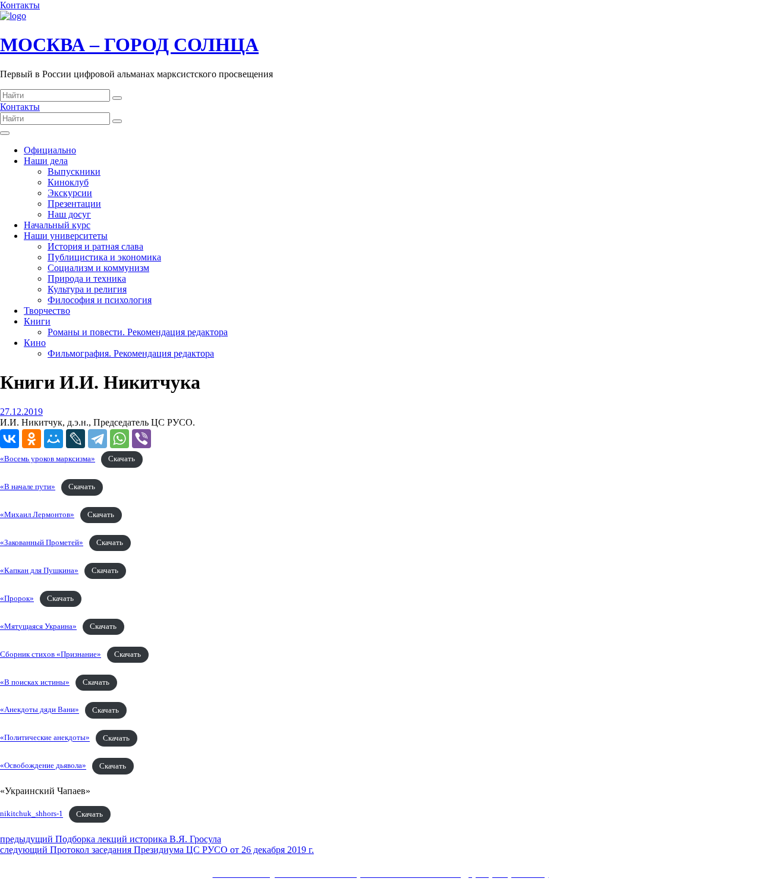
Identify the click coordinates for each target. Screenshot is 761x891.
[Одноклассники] (31, 438)
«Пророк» (17, 598)
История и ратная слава (95, 246)
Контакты (20, 5)
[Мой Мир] (53, 438)
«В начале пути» (27, 487)
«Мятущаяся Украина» (38, 626)
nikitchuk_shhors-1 (31, 814)
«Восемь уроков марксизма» (47, 459)
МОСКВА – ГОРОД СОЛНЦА (129, 44)
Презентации (74, 204)
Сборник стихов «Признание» (50, 654)
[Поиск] (117, 98)
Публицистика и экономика (104, 257)
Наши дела (46, 161)
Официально (50, 150)
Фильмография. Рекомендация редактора (131, 353)
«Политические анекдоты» (45, 738)
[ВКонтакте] (9, 438)
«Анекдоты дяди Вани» (39, 710)
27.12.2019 (21, 412)
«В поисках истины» (35, 682)
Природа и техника (87, 278)
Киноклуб (68, 182)
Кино (35, 343)
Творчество (47, 311)
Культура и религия (87, 289)
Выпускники (74, 171)
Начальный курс (57, 225)
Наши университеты (66, 236)
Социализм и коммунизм (98, 268)
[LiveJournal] (75, 438)
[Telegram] (97, 438)
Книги (37, 321)
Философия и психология (100, 300)
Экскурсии (70, 193)
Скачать (121, 459)
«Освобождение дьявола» (43, 766)
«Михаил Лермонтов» (37, 515)
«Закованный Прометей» (41, 543)
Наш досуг (69, 214)
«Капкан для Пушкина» (39, 570)
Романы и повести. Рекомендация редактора (138, 332)
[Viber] (141, 438)
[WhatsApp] (119, 438)
